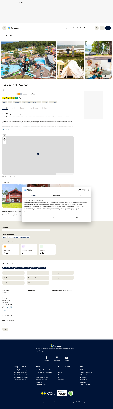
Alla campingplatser (20, 379)
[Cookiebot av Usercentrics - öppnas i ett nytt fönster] (78, 190)
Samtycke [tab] (33, 195)
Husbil (59, 374)
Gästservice (83, 369)
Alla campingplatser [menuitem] (64, 28)
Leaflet (58, 174)
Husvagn (60, 372)
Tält (59, 377)
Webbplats (5, 311)
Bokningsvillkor (84, 374)
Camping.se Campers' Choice (44, 369)
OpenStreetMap (65, 174)
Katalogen (39, 382)
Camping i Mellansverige (21, 372)
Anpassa (55, 217)
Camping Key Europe (86, 372)
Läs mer (4, 129)
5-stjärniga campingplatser (44, 372)
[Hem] (13, 28)
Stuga (59, 369)
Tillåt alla (78, 217)
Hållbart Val (83, 379)
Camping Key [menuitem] (77, 28)
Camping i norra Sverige (21, 369)
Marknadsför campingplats (80, 402)
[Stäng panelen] (88, 190)
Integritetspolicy (69, 402)
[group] (28, 60)
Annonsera (83, 382)
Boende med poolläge (42, 374)
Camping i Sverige (85, 384)
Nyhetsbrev (83, 377)
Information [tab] (56, 195)
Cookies (62, 402)
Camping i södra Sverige (21, 374)
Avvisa (34, 217)
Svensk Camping (56, 402)
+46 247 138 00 (8, 306)
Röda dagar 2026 (41, 384)
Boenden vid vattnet (42, 377)
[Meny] (4, 28)
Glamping (61, 379)
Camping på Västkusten (21, 377)
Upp (5, 329)
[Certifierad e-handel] (70, 393)
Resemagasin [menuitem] (88, 28)
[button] (70, 50)
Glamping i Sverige (41, 379)
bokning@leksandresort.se (12, 308)
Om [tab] (79, 195)
